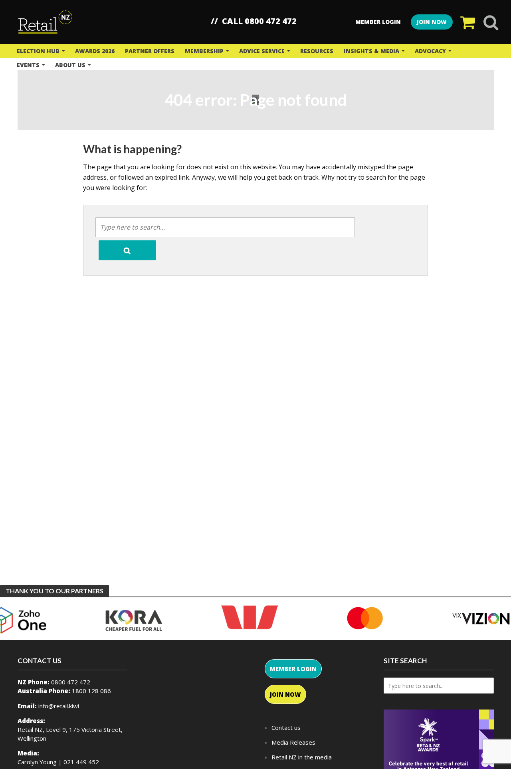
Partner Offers (149, 51)
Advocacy (430, 51)
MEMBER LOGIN (293, 669)
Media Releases (293, 742)
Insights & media (371, 51)
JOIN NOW (432, 22)
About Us (70, 65)
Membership (204, 51)
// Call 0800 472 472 (254, 21)
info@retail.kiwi (58, 706)
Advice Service (262, 51)
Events (28, 65)
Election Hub (38, 51)
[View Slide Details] (134, 619)
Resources (316, 51)
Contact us (286, 727)
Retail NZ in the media (301, 757)
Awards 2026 (95, 51)
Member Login (378, 22)
